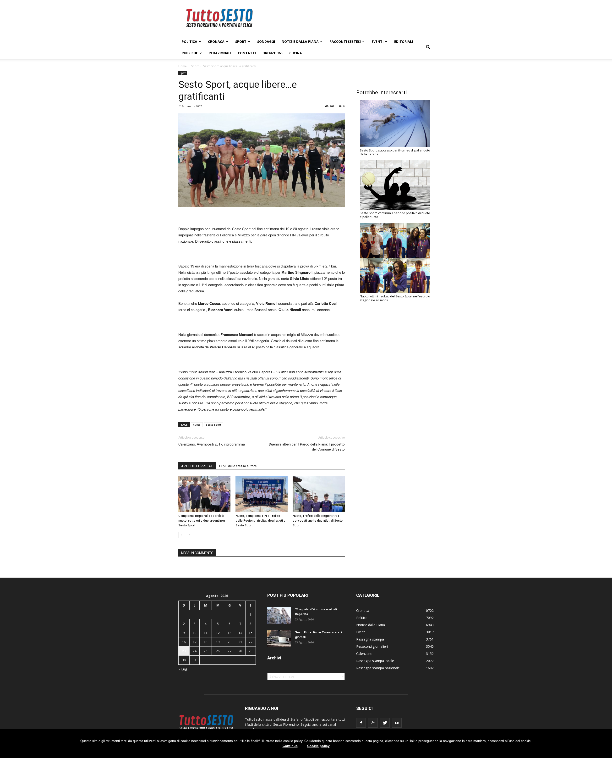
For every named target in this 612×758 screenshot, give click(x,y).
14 (240, 632)
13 (229, 632)
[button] (428, 47)
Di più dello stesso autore (238, 466)
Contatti (247, 53)
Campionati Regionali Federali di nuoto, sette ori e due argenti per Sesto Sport (201, 520)
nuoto (197, 424)
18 (206, 642)
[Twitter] (385, 723)
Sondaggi (266, 41)
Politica (189, 41)
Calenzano (364, 653)
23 (184, 651)
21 (240, 642)
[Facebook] (361, 723)
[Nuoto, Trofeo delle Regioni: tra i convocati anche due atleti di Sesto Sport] (319, 494)
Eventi (377, 41)
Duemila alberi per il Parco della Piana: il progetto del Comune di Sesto (307, 446)
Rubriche (190, 53)
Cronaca (216, 41)
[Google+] (373, 723)
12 (218, 632)
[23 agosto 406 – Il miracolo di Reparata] (279, 615)
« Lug (183, 669)
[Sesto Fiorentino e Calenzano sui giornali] (279, 638)
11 (206, 632)
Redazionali (220, 53)
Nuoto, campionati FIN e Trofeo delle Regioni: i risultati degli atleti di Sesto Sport (260, 520)
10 (195, 632)
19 (218, 642)
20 (229, 642)
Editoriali (403, 41)
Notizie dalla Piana (300, 41)
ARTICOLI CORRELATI (197, 466)
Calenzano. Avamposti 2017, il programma (211, 444)
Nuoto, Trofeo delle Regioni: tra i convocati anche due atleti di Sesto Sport (318, 520)
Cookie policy (318, 746)
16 (184, 642)
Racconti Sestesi (345, 41)
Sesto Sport (213, 424)
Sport (240, 41)
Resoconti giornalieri (372, 646)
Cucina (295, 53)
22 (250, 642)
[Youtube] (397, 723)
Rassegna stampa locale (375, 660)
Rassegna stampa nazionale (378, 668)
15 (250, 632)
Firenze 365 (272, 53)
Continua (290, 746)
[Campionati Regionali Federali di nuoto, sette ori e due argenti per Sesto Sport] (204, 494)
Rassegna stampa (370, 639)
